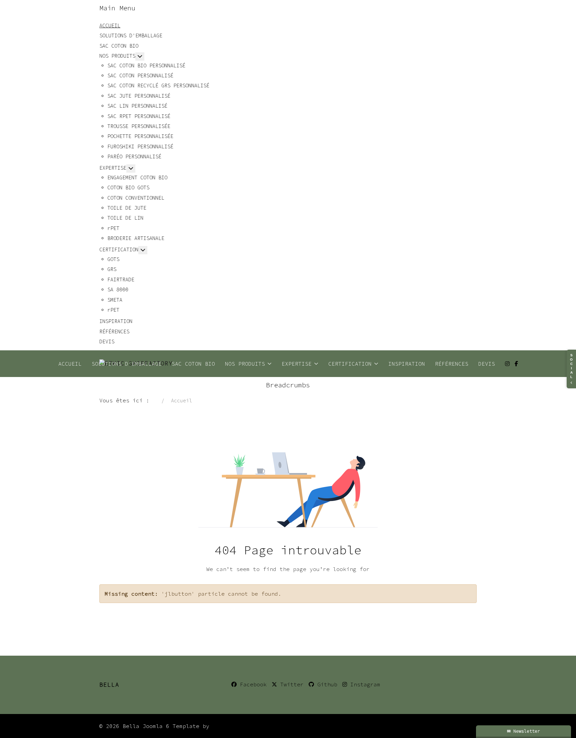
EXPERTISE (112, 168)
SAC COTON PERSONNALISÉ (140, 75)
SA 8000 (117, 289)
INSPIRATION (115, 321)
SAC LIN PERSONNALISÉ (137, 106)
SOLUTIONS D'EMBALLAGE (130, 35)
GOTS (113, 259)
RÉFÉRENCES (114, 331)
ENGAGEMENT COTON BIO (137, 177)
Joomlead (226, 726)
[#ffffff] (507, 363)
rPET (113, 228)
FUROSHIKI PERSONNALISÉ (140, 146)
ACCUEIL (109, 25)
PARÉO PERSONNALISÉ (134, 156)
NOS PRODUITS (117, 56)
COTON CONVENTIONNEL (135, 198)
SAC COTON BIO (118, 46)
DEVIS (106, 341)
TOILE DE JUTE (126, 208)
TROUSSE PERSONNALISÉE (138, 126)
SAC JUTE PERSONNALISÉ (138, 96)
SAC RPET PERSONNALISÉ (138, 116)
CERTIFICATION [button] (350, 363)
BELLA (109, 684)
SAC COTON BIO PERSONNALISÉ (146, 65)
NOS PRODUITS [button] (245, 363)
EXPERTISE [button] (297, 363)
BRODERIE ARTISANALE (135, 238)
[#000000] (516, 363)
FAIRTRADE (120, 279)
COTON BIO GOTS (128, 187)
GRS (111, 269)
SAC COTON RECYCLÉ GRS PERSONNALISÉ (158, 85)
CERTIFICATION (118, 249)
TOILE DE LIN (125, 218)
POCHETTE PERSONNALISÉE (140, 136)
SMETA (114, 300)
